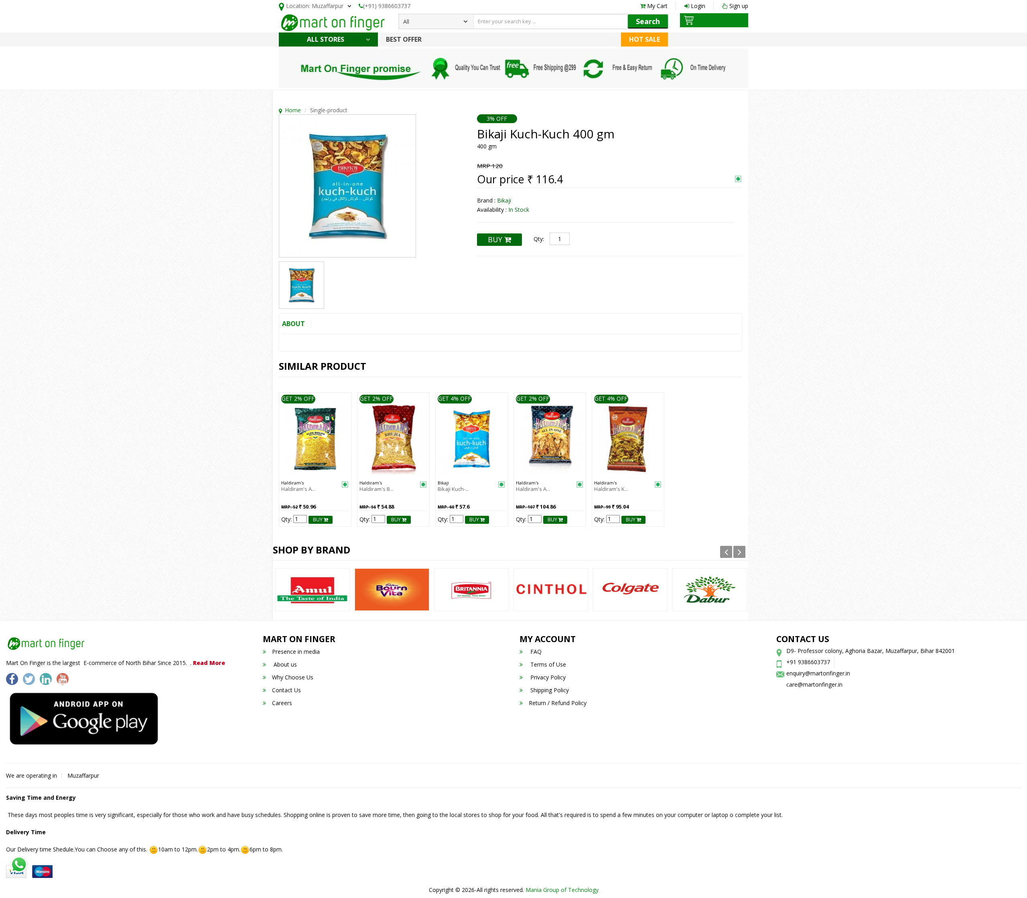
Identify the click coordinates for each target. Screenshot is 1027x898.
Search (648, 21)
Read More (209, 663)
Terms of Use (547, 664)
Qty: (539, 239)
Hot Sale (644, 39)
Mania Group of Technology (562, 890)
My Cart (656, 6)
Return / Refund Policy (558, 703)
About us (284, 664)
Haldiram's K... (611, 489)
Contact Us (286, 690)
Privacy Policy (547, 677)
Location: (314, 6)
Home (293, 110)
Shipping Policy (549, 690)
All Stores (326, 39)
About (293, 323)
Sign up (738, 6)
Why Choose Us (292, 677)
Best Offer (404, 39)
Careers (282, 703)
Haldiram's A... (298, 489)
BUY (496, 239)
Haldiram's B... (376, 489)
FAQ (535, 651)
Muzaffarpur (83, 775)
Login (697, 6)
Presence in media (296, 651)
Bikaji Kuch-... (453, 489)
